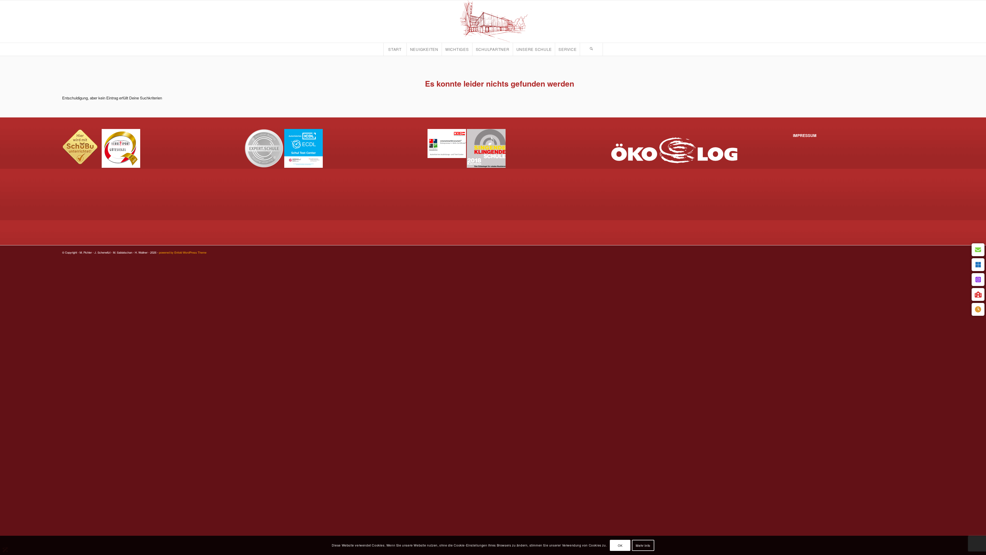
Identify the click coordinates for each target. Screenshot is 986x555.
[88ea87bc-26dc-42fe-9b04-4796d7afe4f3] (493, 21)
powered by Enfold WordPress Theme (182, 252)
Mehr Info (643, 545)
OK (620, 545)
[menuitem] (394, 49)
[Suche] (591, 49)
